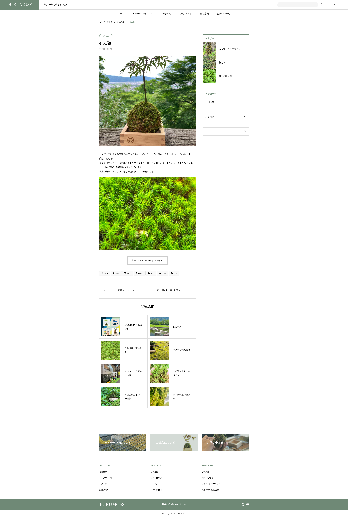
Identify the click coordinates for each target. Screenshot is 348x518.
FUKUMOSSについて (143, 13)
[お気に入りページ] (328, 4)
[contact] (247, 504)
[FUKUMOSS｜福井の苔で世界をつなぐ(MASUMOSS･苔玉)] (20, 4)
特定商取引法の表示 (210, 490)
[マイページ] (335, 4)
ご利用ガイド (185, 13)
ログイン (103, 484)
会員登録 (103, 472)
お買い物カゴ (105, 490)
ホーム (121, 13)
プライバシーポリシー (211, 484)
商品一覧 (166, 13)
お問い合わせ (223, 13)
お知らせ (106, 36)
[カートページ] (340, 4)
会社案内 (204, 13)
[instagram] (243, 504)
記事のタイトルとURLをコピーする (147, 260)
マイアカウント (106, 478)
